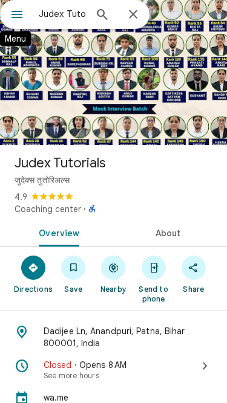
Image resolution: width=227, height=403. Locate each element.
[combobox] (62, 14)
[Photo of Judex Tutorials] (113, 72)
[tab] (56, 232)
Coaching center (48, 209)
